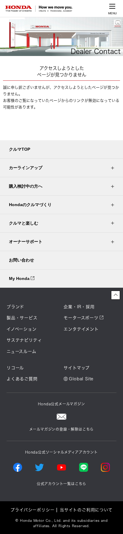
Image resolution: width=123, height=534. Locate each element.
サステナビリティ (24, 340)
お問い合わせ (21, 260)
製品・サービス (22, 318)
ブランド (15, 307)
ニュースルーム (21, 351)
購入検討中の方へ (25, 186)
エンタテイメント (81, 329)
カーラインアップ (25, 167)
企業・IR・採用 (79, 307)
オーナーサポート (25, 241)
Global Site (81, 379)
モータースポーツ (81, 318)
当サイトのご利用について (86, 510)
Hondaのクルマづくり (30, 204)
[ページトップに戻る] (115, 295)
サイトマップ (77, 368)
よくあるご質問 (22, 379)
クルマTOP (19, 149)
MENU (112, 13)
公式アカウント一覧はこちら (61, 483)
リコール (15, 368)
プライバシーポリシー (32, 510)
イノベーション (22, 329)
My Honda (20, 278)
